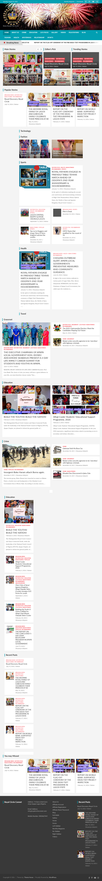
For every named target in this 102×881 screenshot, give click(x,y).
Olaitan (23, 83)
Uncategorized (20, 583)
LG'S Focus (33, 348)
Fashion (7, 37)
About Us (15, 32)
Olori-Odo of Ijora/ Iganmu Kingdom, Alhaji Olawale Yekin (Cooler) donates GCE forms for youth (23, 589)
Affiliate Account (58, 804)
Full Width (55, 815)
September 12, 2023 (36, 221)
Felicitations (74, 32)
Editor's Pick (24, 66)
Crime (24, 32)
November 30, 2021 (69, 451)
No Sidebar (56, 831)
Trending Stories (80, 49)
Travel (23, 314)
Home (6, 32)
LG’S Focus (44, 32)
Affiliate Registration (59, 807)
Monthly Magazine (69, 1)
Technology (26, 131)
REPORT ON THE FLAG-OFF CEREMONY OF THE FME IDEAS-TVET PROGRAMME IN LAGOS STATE (46, 43)
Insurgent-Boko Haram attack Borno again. (24, 472)
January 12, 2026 (57, 189)
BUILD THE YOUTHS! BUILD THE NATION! (25, 417)
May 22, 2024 (67, 333)
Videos (63, 32)
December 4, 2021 (26, 155)
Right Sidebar (56, 834)
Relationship (39, 37)
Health (16, 37)
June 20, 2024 (57, 275)
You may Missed (11, 756)
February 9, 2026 (9, 420)
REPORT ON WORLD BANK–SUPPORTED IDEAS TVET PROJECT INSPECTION (26, 76)
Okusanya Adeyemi (60, 83)
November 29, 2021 (69, 345)
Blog (84, 32)
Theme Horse (28, 877)
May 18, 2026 (48, 83)
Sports (50, 37)
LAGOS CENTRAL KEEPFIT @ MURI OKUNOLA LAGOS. (37, 217)
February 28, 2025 (21, 618)
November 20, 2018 (69, 237)
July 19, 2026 (48, 66)
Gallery (54, 32)
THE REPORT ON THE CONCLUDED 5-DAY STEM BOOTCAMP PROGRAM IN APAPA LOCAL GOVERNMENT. (23, 638)
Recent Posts (11, 655)
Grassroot (8, 320)
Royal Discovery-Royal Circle (56, 64)
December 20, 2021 (36, 240)
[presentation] (38, 49)
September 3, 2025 (21, 596)
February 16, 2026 (14, 83)
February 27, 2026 (78, 83)
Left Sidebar (56, 826)
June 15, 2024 (8, 366)
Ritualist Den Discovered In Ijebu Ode (76, 473)
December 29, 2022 (69, 214)
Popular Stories (11, 90)
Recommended (13, 69)
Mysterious (26, 37)
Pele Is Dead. (67, 211)
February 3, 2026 (58, 422)
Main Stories (9, 49)
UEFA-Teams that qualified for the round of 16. (72, 233)
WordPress (52, 877)
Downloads (80, 1)
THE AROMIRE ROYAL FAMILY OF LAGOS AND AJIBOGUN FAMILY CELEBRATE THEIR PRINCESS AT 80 (57, 76)
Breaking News (14, 66)
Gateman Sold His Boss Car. (73, 448)
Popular (41, 227)
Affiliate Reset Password (60, 810)
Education (33, 32)
